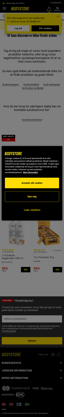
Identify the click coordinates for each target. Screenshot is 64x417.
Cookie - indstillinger (32, 210)
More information (30, 172)
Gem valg (32, 196)
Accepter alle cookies (32, 183)
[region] (32, 183)
